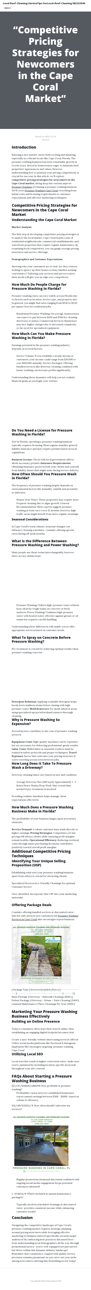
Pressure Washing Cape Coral (41, 190)
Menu (7, 8)
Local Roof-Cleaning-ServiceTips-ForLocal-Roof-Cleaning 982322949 (44, 3)
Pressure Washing (22, 186)
